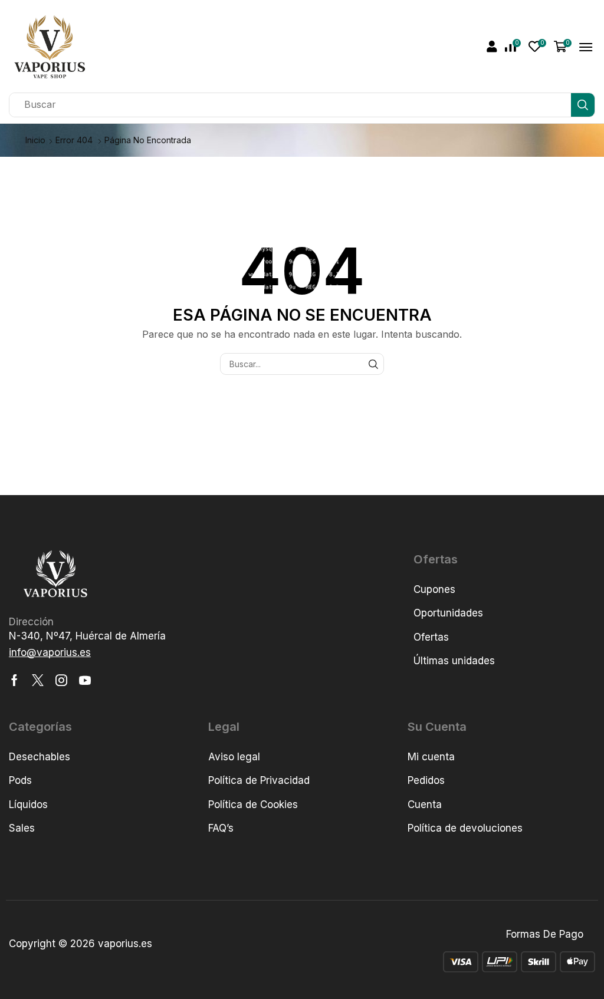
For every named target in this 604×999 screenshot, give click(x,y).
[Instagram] (61, 680)
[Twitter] (38, 680)
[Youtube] (85, 680)
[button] (492, 46)
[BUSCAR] (373, 364)
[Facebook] (14, 680)
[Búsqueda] (583, 105)
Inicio (35, 140)
